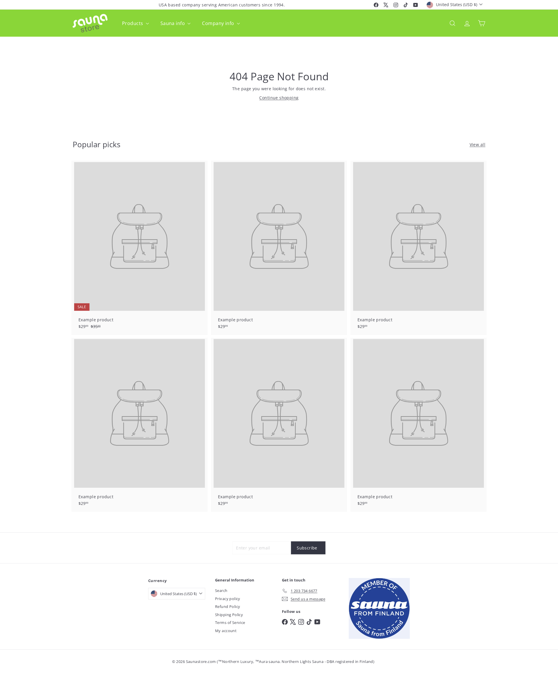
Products (133, 23)
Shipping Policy (229, 614)
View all (477, 144)
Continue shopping (278, 97)
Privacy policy (227, 598)
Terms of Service (230, 622)
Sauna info (173, 23)
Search (221, 590)
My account (226, 630)
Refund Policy (227, 606)
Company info (218, 23)
